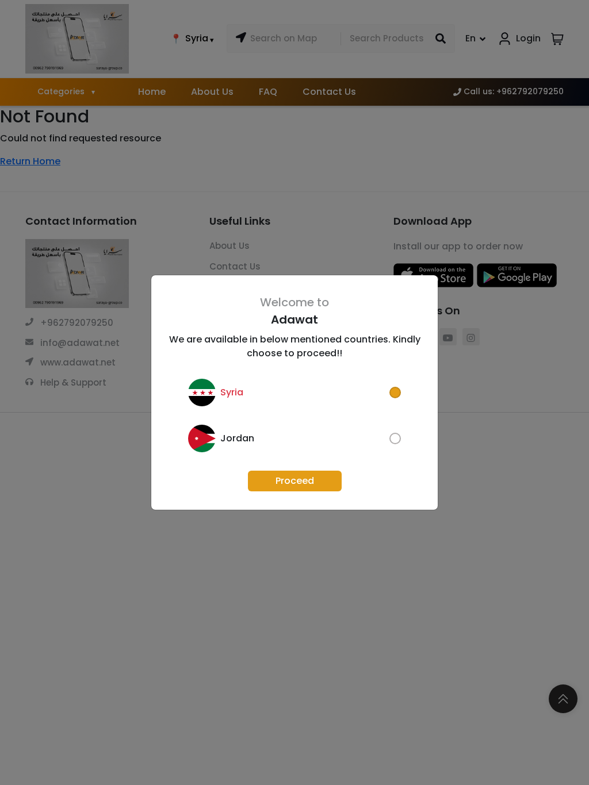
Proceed (295, 480)
